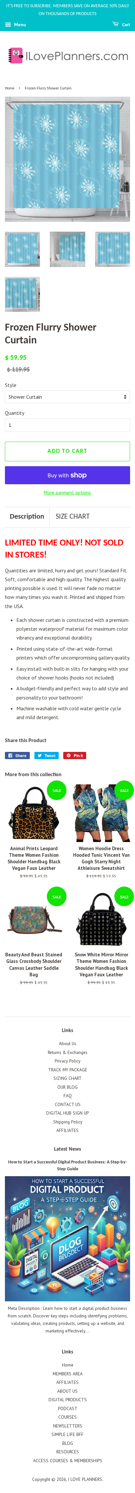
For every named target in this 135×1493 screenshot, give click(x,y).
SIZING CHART (67, 1078)
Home (9, 88)
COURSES (67, 1417)
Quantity (14, 413)
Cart (125, 25)
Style (10, 385)
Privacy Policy (67, 1061)
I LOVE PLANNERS (85, 1479)
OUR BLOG (67, 1087)
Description (27, 517)
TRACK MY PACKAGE (67, 1070)
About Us (67, 1043)
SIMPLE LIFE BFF (67, 1434)
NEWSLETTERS (67, 1426)
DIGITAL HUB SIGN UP (67, 1113)
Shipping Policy (67, 1122)
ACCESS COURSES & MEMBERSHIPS (67, 1461)
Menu (19, 25)
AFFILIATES (67, 1130)
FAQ (68, 1096)
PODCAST (67, 1408)
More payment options (67, 492)
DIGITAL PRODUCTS (67, 1400)
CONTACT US (68, 1104)
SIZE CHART (73, 517)
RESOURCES (67, 1452)
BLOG (67, 1443)
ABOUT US (67, 1391)
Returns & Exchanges (67, 1052)
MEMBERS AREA (68, 1374)
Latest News (67, 1149)
